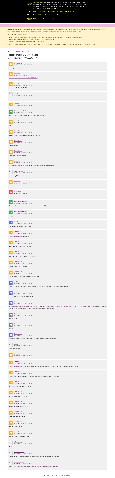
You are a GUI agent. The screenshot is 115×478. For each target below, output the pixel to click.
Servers (37, 19)
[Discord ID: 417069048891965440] (11, 222)
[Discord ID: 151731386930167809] (11, 192)
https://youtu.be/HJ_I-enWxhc (17, 68)
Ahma (15, 314)
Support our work (56, 11)
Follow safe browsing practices (18, 39)
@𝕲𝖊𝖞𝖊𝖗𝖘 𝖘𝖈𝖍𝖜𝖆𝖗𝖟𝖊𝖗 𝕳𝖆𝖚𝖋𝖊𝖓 (16, 236)
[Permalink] (31, 65)
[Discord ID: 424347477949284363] (11, 64)
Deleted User (21, 51)
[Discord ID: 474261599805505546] (11, 315)
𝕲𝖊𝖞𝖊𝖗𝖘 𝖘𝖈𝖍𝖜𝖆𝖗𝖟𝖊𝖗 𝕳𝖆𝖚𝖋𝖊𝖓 (20, 111)
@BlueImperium (13, 386)
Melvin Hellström (19, 452)
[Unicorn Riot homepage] (29, 4)
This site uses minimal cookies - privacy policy (58, 475)
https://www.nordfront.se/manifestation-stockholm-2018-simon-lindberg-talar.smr (33, 467)
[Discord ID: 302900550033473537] (11, 172)
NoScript (51, 39)
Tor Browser (35, 41)
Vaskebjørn (17, 191)
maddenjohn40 (18, 171)
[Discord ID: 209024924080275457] (11, 112)
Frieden (16, 221)
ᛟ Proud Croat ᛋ (18, 63)
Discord (11, 51)
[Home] (29, 19)
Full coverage (39, 11)
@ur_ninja (38, 14)
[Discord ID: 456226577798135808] (11, 74)
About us (70, 11)
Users (46, 19)
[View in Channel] (29, 65)
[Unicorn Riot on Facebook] (45, 14)
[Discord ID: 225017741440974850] (11, 303)
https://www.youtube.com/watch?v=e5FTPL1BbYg (23, 78)
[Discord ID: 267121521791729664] (11, 94)
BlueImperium (18, 302)
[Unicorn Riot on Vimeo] (49, 14)
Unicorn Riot (38, 2)
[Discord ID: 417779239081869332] (11, 443)
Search (55, 19)
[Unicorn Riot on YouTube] (53, 14)
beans (16, 93)
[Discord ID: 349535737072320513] (11, 453)
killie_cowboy (18, 442)
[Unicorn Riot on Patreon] (57, 14)
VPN (43, 41)
